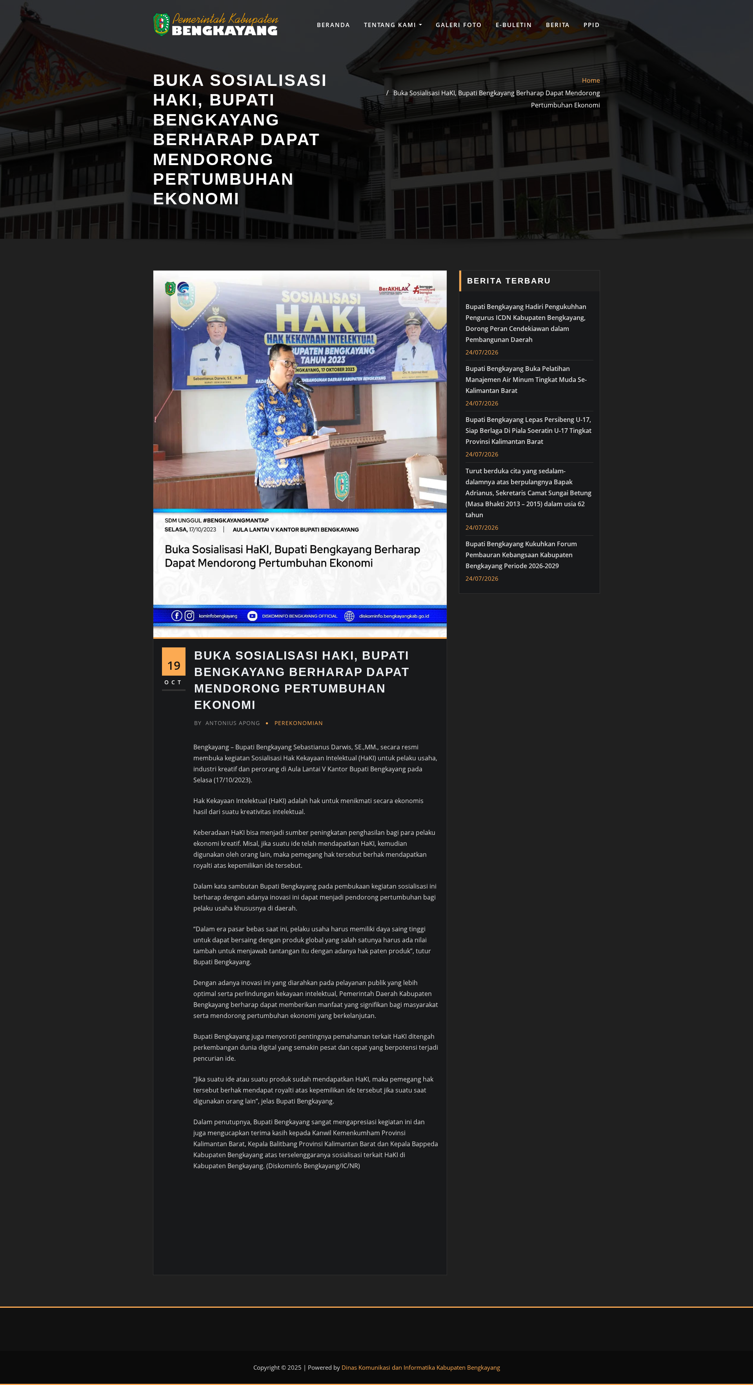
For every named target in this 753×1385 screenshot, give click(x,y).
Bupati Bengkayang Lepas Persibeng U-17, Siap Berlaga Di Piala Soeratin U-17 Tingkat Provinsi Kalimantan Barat (528, 430)
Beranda (333, 25)
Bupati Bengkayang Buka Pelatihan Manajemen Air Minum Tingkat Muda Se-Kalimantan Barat (526, 379)
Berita (558, 25)
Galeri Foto (459, 25)
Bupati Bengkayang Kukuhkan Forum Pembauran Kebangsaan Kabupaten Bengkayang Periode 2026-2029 (521, 555)
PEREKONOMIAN (299, 723)
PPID (592, 25)
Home (591, 80)
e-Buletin (514, 25)
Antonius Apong (227, 723)
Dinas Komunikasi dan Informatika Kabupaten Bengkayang (421, 1367)
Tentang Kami (391, 25)
